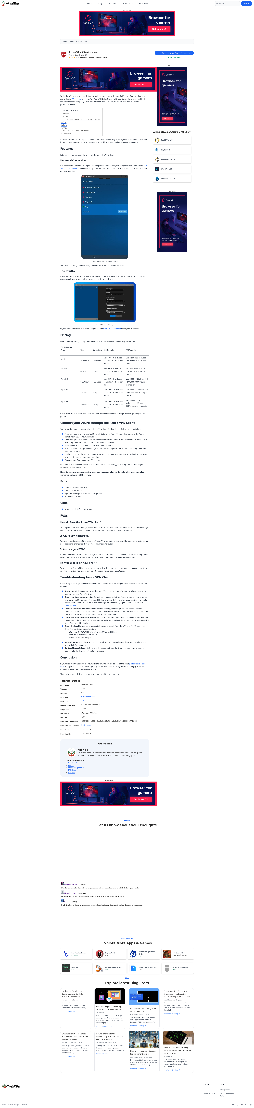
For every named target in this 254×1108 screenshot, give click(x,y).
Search (246, 3)
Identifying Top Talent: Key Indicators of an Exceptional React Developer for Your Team (177, 994)
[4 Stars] (76, 57)
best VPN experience (112, 328)
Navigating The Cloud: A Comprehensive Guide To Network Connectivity (72, 994)
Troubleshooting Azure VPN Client (76, 131)
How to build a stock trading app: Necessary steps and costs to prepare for (177, 1050)
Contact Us (144, 3)
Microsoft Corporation (89, 696)
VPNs (71, 42)
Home (89, 3)
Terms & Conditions (227, 1093)
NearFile (83, 749)
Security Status (175, 57)
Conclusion (67, 134)
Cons (65, 125)
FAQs (65, 128)
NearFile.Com (70, 606)
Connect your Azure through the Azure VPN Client (81, 119)
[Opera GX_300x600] (172, 96)
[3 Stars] (74, 57)
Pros (64, 122)
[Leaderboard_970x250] (127, 23)
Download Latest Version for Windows (176, 53)
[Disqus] (127, 855)
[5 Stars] (79, 57)
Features (66, 113)
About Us (112, 3)
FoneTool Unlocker (75, 763)
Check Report (86, 725)
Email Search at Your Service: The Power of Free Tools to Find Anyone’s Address (75, 1037)
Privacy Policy (225, 1089)
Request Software (209, 1093)
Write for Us (128, 3)
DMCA (222, 1096)
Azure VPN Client (83, 52)
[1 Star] (70, 57)
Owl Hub (71, 772)
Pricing (65, 116)
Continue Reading (68, 1011)
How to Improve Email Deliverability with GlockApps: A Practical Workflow (109, 1037)
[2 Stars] (72, 57)
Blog (100, 3)
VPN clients (76, 99)
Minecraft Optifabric (76, 768)
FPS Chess (72, 770)
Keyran (71, 765)
